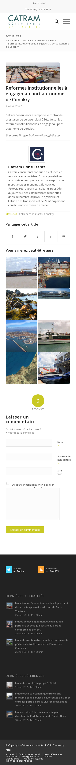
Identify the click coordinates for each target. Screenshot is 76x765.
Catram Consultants (27, 166)
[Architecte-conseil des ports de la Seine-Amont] (54, 293)
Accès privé (39, 3)
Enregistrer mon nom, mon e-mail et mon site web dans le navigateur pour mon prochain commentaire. (34, 488)
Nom (60, 444)
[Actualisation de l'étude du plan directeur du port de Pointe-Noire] (54, 272)
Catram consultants (31, 214)
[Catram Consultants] (36, 162)
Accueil (27, 40)
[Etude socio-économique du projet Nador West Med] (21, 368)
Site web (59, 472)
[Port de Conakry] (33, 72)
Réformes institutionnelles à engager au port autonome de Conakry (36, 94)
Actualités (13, 36)
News (51, 40)
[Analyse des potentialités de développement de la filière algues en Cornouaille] (21, 304)
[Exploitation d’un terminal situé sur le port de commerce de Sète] (21, 336)
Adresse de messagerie (64, 460)
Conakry (49, 214)
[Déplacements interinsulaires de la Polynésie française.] (54, 336)
